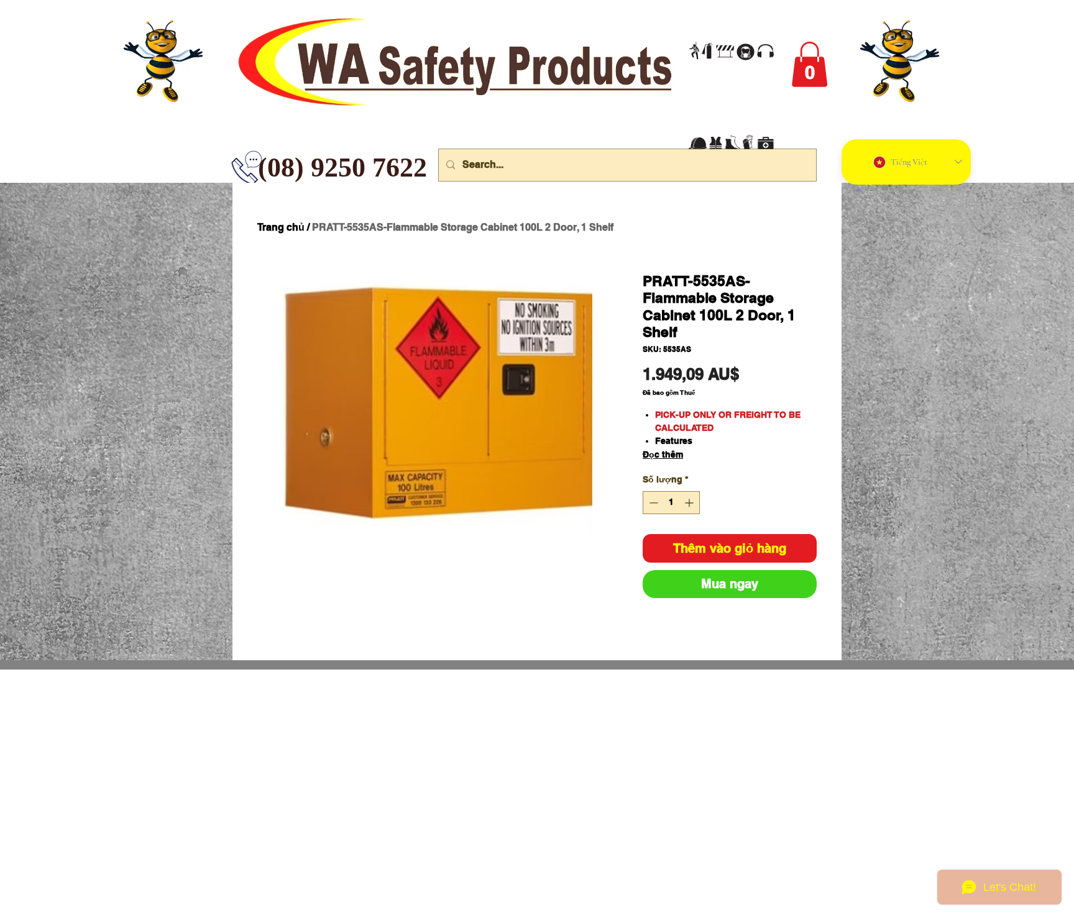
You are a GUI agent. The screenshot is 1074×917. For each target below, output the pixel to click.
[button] (809, 64)
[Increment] (690, 503)
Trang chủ (281, 227)
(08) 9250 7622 (267, 167)
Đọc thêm (663, 454)
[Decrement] (652, 503)
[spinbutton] (671, 503)
